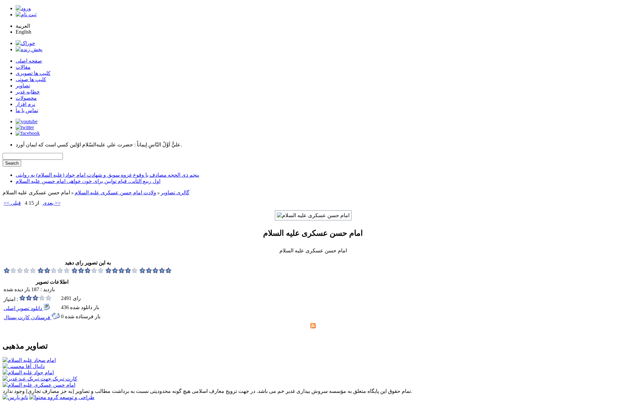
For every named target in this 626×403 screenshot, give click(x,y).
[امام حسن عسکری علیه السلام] (39, 385)
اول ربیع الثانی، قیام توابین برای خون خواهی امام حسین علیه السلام (88, 181)
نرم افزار (25, 104)
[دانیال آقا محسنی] (24, 366)
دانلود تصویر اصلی (23, 308)
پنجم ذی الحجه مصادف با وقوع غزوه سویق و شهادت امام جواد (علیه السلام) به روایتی (107, 175)
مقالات (23, 67)
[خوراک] (25, 43)
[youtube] (26, 121)
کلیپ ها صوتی (31, 79)
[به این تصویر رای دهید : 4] (121, 272)
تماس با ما (27, 110)
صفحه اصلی (29, 61)
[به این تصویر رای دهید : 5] (155, 272)
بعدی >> (52, 203)
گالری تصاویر (175, 192)
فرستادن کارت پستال (28, 317)
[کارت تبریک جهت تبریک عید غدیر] (40, 378)
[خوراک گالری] (313, 326)
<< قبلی (12, 203)
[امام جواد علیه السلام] (28, 372)
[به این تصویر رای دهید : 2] (53, 272)
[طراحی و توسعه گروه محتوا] (62, 397)
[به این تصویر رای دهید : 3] (87, 272)
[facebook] (28, 133)
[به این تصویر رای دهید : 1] (20, 272)
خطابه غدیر (28, 92)
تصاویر (23, 85)
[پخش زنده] (29, 49)
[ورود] (23, 8)
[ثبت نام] (26, 14)
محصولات (26, 98)
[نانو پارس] (15, 397)
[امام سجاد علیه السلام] (29, 360)
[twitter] (25, 127)
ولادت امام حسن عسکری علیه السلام (115, 192)
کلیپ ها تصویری (33, 73)
